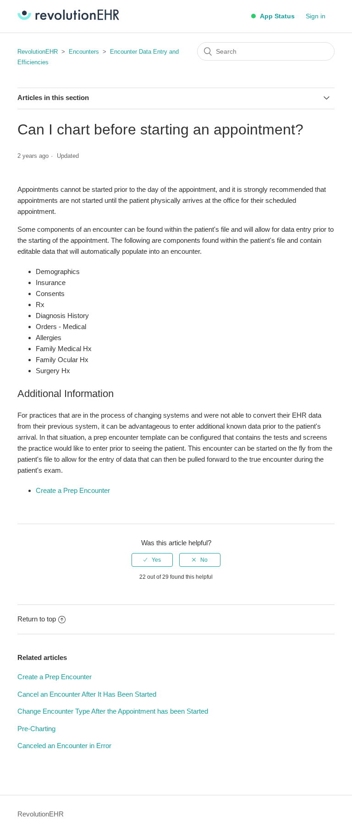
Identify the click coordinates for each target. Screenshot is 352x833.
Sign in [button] (315, 16)
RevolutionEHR (37, 51)
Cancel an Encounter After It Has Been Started (86, 694)
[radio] (152, 560)
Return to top (36, 619)
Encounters (84, 51)
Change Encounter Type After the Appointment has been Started (112, 711)
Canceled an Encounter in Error (64, 745)
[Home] (68, 18)
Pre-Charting (36, 728)
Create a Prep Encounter (73, 490)
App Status (276, 16)
